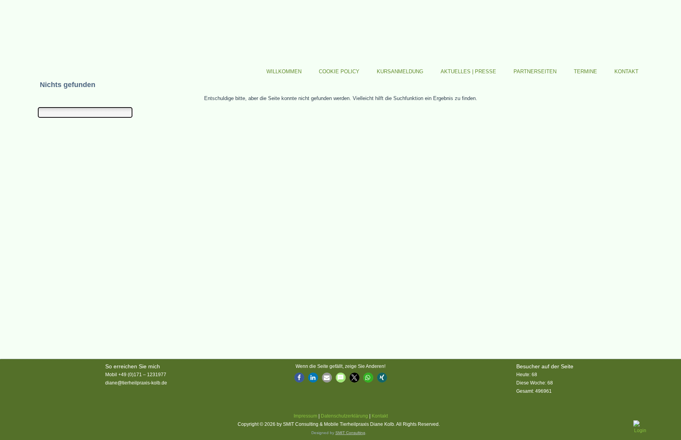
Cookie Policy (339, 71)
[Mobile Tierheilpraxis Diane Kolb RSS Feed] (39, 425)
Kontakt (626, 71)
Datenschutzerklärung (344, 416)
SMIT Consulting (350, 433)
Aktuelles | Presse (468, 71)
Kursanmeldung (400, 71)
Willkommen (283, 71)
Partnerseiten (535, 71)
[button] (299, 377)
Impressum (305, 416)
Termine (585, 71)
